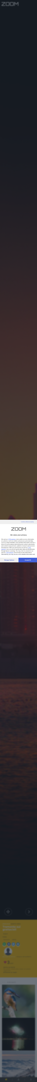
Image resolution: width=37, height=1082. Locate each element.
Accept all (28, 560)
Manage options (9, 560)
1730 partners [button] (12, 539)
